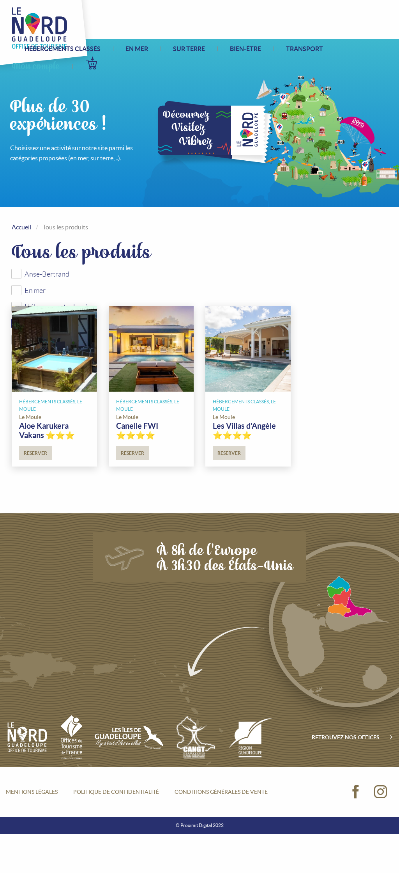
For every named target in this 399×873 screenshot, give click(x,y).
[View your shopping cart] (91, 63)
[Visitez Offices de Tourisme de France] (71, 737)
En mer (136, 48)
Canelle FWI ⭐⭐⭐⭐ (137, 430)
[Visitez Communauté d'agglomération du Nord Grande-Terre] (195, 737)
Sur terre (189, 48)
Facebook (355, 791)
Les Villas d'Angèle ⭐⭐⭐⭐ (244, 430)
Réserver (35, 453)
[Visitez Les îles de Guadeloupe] (129, 737)
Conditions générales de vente (221, 792)
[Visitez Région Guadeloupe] (251, 737)
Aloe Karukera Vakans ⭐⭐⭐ (47, 430)
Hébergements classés (63, 48)
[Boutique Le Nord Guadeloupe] (39, 28)
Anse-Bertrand (47, 274)
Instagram (380, 791)
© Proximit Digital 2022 (200, 825)
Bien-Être (245, 48)
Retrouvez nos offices (346, 737)
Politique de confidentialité (116, 792)
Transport (304, 48)
